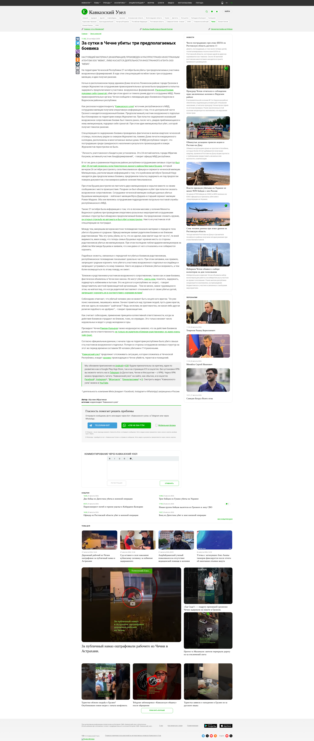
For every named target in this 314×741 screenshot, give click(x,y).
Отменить (169, 483)
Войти (227, 11)
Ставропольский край (201, 22)
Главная (84, 34)
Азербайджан (112, 18)
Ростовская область (157, 22)
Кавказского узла (124, 106)
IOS (127, 365)
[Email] (77, 68)
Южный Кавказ (87, 25)
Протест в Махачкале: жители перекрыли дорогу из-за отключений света (207, 653)
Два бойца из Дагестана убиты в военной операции (108, 498)
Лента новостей (95, 34)
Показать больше (157, 710)
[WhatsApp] (77, 47)
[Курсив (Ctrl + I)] (114, 458)
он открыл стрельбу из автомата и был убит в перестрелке (112, 219)
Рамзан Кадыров (109, 328)
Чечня (213, 22)
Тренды (106, 3)
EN (231, 3)
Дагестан (175, 18)
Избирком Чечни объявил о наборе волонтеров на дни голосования (203, 270)
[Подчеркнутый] (119, 458)
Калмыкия (212, 18)
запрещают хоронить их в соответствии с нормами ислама (112, 292)
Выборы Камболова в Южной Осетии (157, 29)
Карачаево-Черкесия (89, 22)
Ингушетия (185, 18)
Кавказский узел (91, 354)
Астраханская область (135, 18)
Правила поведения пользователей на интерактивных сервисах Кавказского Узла (133, 735)
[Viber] (77, 51)
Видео (171, 3)
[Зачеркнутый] (124, 458)
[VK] (77, 39)
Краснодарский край (106, 22)
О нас (161, 726)
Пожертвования (192, 726)
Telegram (114, 372)
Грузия (167, 18)
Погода (199, 3)
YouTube (104, 383)
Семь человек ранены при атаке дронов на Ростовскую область (206, 230)
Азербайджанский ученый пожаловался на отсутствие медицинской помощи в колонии (174, 558)
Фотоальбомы (185, 3)
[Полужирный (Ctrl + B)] (109, 458)
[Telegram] (77, 43)
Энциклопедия (136, 3)
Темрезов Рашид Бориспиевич (200, 330)
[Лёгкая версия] (222, 3)
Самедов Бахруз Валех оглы (199, 398)
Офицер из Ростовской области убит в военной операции (111, 515)
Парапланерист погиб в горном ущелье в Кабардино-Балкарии (113, 506)
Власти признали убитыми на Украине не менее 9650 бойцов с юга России (206, 189)
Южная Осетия (223, 22)
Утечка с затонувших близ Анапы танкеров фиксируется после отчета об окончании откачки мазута (214, 558)
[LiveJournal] (77, 64)
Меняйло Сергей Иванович (199, 364)
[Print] (77, 72)
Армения (122, 18)
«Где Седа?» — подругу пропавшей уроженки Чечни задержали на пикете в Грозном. (206, 608)
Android (119, 365)
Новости (86, 3)
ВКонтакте (114, 379)
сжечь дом (149, 279)
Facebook (89, 379)
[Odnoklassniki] (77, 60)
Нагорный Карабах (122, 22)
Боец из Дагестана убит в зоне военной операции (182, 515)
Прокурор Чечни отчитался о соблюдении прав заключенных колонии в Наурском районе (206, 93)
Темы (96, 3)
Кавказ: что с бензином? (94, 29)
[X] (77, 56)
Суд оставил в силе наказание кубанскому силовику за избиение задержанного (136, 558)
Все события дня (225, 519)
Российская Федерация (139, 22)
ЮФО (97, 25)
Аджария (94, 18)
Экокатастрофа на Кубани (221, 29)
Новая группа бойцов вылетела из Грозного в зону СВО (185, 507)
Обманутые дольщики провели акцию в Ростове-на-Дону (205, 144)
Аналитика (119, 3)
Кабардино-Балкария (198, 18)
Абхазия (85, 18)
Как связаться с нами (175, 726)
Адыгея (102, 18)
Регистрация (116, 483)
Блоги (161, 3)
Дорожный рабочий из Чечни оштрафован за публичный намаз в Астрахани (98, 558)
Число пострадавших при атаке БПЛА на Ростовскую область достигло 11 (206, 44)
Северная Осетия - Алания (175, 22)
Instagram (101, 379)
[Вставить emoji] (130, 458)
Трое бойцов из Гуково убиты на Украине (179, 498)
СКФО (189, 22)
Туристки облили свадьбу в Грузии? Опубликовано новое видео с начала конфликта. (105, 704)
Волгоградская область (154, 18)
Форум (151, 3)
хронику (107, 357)
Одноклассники (130, 379)
